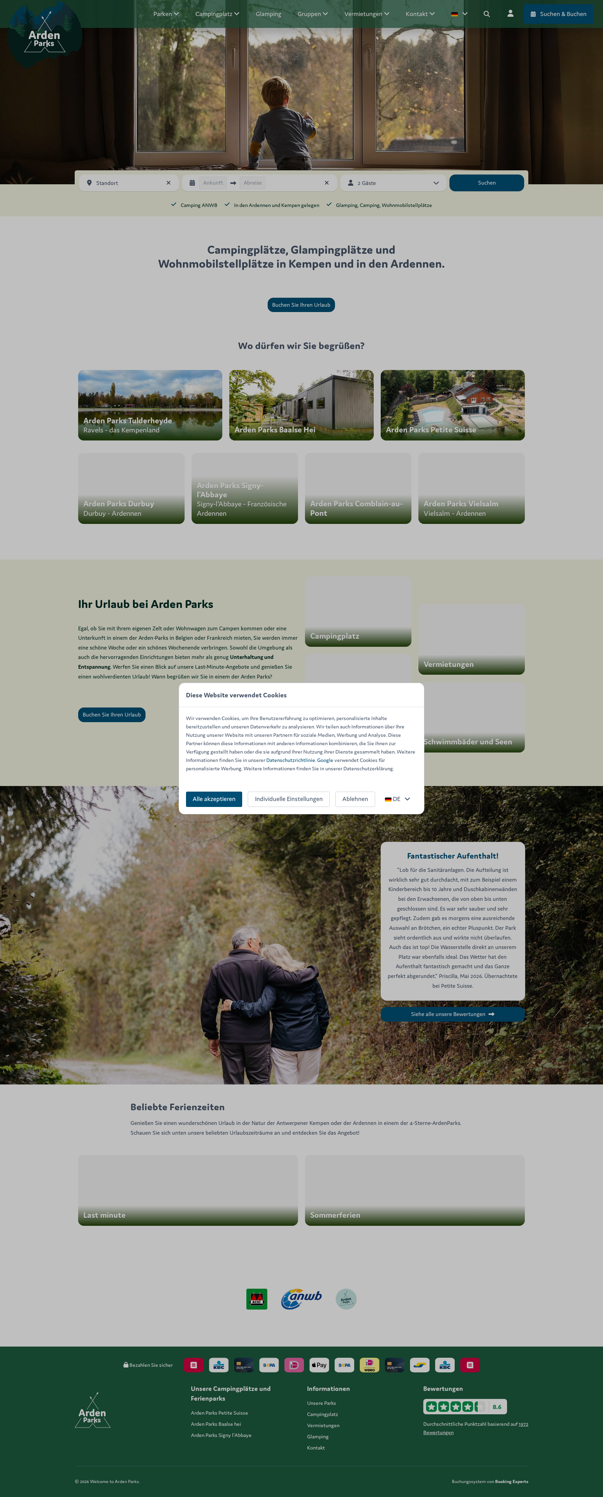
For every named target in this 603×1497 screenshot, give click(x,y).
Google (325, 760)
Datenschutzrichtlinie (290, 760)
